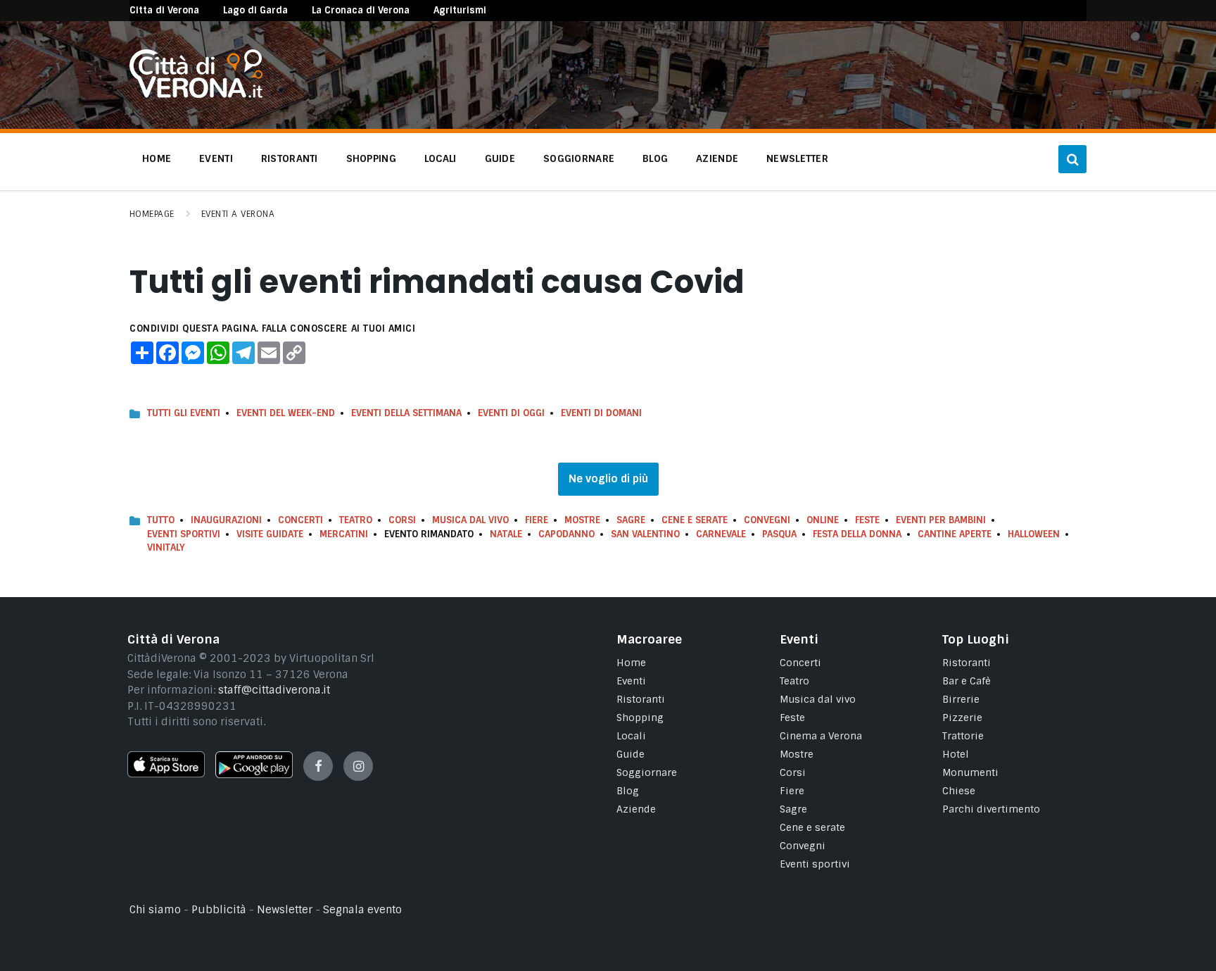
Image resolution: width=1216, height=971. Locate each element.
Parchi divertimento (991, 809)
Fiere (536, 520)
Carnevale (721, 534)
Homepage (152, 214)
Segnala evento (362, 910)
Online (822, 520)
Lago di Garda (255, 10)
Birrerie (961, 699)
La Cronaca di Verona (361, 10)
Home (631, 662)
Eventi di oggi (511, 413)
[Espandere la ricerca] (1072, 159)
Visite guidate (269, 534)
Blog (627, 790)
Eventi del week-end (285, 413)
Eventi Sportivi (183, 534)
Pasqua (779, 534)
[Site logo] (195, 94)
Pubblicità (218, 910)
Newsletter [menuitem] (797, 158)
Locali (631, 735)
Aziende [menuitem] (717, 158)
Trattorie (963, 735)
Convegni (767, 520)
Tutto (161, 520)
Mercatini (343, 534)
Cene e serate (694, 520)
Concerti (300, 520)
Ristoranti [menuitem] (289, 158)
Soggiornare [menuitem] (578, 158)
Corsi (402, 520)
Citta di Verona (164, 10)
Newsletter (284, 910)
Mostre (582, 520)
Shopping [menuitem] (371, 158)
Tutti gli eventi (183, 413)
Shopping (640, 717)
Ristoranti (640, 699)
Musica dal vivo (470, 520)
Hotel (955, 754)
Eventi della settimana (406, 413)
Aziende (636, 809)
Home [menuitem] (156, 158)
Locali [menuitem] (440, 158)
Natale (506, 534)
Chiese (958, 790)
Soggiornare (646, 772)
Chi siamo (155, 910)
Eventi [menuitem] (216, 158)
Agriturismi (459, 10)
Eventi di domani (601, 413)
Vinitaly (166, 547)
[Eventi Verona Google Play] (254, 775)
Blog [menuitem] (655, 158)
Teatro (355, 520)
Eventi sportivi (815, 864)
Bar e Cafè (966, 681)
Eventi (631, 681)
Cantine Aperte (955, 534)
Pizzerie (962, 717)
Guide (630, 754)
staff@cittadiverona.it (274, 690)
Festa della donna (857, 534)
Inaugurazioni (226, 520)
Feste (867, 520)
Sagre (630, 520)
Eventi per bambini (941, 520)
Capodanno (566, 534)
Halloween (1034, 534)
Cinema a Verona (821, 735)
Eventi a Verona (237, 214)
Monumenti (970, 772)
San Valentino (645, 534)
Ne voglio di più (608, 479)
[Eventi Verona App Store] (166, 774)
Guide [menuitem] (500, 158)
